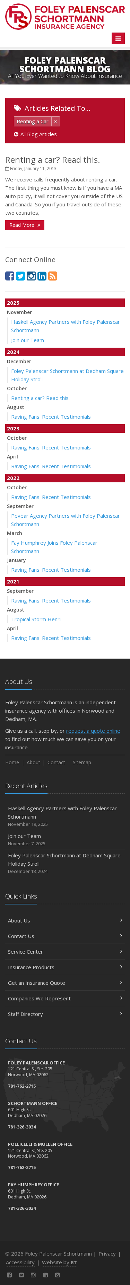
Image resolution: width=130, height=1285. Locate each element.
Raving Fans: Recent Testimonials (51, 416)
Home (12, 762)
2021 (13, 581)
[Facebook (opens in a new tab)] (9, 276)
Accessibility (20, 1262)
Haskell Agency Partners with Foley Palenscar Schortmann (62, 816)
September (20, 506)
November (19, 312)
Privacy (107, 1253)
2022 (13, 477)
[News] (52, 276)
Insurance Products (31, 967)
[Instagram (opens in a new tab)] (31, 276)
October (17, 388)
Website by (59, 1262)
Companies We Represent (39, 998)
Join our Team (27, 340)
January (16, 560)
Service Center (25, 951)
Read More (22, 225)
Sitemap (82, 762)
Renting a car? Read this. (52, 159)
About (33, 762)
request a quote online (93, 730)
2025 (13, 302)
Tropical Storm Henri (36, 619)
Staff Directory (25, 1013)
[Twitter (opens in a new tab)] (20, 276)
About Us (19, 920)
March (14, 533)
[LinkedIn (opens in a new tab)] (41, 276)
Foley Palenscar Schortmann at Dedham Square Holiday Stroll (64, 863)
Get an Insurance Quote (36, 982)
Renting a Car (33, 121)
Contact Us (21, 935)
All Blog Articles (38, 134)
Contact (56, 762)
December (19, 361)
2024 (13, 351)
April (12, 456)
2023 (13, 428)
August (15, 407)
